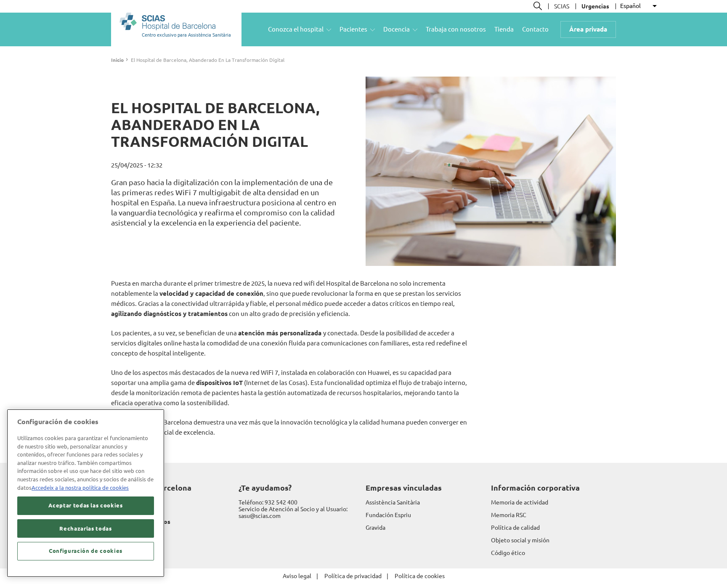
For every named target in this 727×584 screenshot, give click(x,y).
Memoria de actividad (519, 502)
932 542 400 (281, 502)
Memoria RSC (508, 515)
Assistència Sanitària (393, 502)
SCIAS (561, 6)
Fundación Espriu (388, 515)
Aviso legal (297, 576)
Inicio (117, 60)
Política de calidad (515, 527)
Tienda (504, 29)
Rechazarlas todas (85, 528)
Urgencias (595, 6)
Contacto (535, 29)
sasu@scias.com (260, 515)
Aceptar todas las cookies (85, 506)
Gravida (375, 527)
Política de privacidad (353, 576)
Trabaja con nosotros (456, 29)
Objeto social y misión (520, 540)
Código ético (508, 552)
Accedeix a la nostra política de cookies (80, 488)
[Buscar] (537, 6)
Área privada (588, 29)
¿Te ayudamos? (265, 487)
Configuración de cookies (85, 551)
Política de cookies (420, 576)
